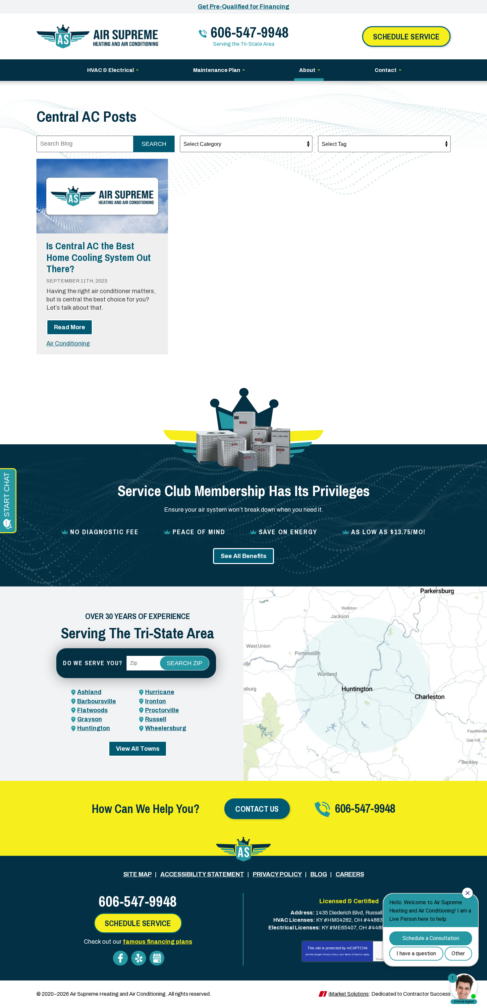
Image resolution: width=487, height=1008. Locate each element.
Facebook (120, 958)
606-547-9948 (250, 32)
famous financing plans (157, 941)
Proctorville (162, 710)
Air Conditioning (68, 343)
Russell (155, 719)
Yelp (138, 958)
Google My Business (156, 958)
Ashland (89, 692)
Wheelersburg (165, 728)
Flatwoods (92, 710)
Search (153, 144)
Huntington (93, 728)
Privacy (380, 959)
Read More (69, 327)
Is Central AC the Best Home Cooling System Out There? (98, 257)
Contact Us (257, 808)
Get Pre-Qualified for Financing (243, 6)
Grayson (89, 719)
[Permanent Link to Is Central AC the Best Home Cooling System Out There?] (102, 196)
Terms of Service (353, 954)
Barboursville (96, 701)
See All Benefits (243, 556)
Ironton (155, 701)
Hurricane (159, 692)
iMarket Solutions (349, 994)
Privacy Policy (331, 954)
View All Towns (137, 748)
